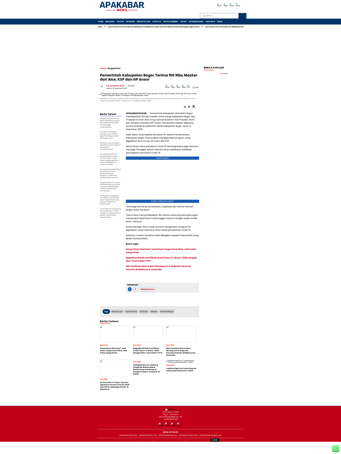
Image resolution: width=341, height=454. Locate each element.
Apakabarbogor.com (188, 435)
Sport (183, 21)
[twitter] (226, 6)
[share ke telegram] (184, 87)
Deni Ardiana (131, 311)
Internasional (196, 21)
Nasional (110, 21)
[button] (185, 106)
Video (220, 21)
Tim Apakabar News (115, 86)
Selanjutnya (147, 289)
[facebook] (220, 6)
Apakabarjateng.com (168, 435)
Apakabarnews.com (128, 435)
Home (100, 21)
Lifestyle (156, 21)
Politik (120, 21)
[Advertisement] (170, 448)
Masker (154, 311)
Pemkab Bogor (166, 311)
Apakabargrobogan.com (211, 435)
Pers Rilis (210, 21)
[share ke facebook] (168, 87)
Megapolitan (143, 21)
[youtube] (238, 6)
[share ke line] (190, 87)
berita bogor (117, 311)
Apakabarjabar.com (148, 435)
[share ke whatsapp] (179, 87)
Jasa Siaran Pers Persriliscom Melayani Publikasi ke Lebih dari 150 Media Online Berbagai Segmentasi (145, 27)
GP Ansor (144, 311)
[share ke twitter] (173, 87)
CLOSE (215, 440)
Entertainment (170, 21)
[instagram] (232, 6)
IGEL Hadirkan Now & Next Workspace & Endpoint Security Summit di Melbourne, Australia (158, 268)
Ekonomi (130, 21)
